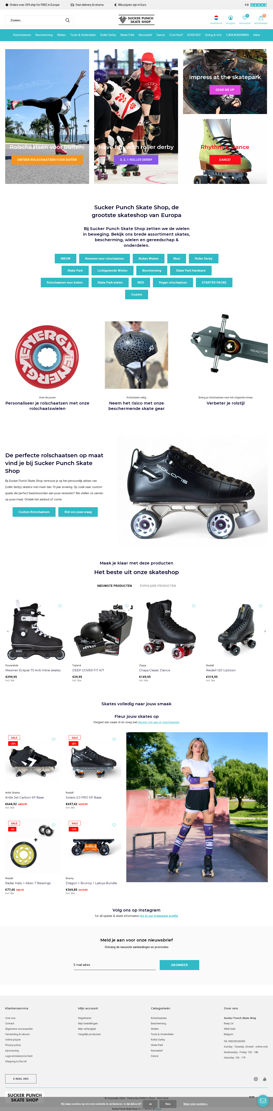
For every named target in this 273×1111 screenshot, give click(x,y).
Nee (167, 1104)
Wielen (61, 35)
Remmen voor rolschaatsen (104, 258)
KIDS (140, 282)
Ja (150, 1104)
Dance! (225, 160)
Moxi (176, 258)
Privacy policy (13, 1045)
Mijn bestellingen (88, 1023)
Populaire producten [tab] (158, 586)
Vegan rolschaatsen (173, 282)
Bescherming (44, 35)
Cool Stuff (176, 35)
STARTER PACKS (214, 282)
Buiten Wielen (148, 258)
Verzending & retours (17, 1034)
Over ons (10, 1018)
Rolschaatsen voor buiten (65, 282)
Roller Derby (108, 35)
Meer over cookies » (195, 1104)
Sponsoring (12, 1050)
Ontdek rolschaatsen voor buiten (47, 160)
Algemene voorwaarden (19, 1028)
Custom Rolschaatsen (34, 512)
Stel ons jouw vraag (78, 512)
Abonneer (179, 965)
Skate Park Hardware (191, 270)
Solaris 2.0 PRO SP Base (84, 797)
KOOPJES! (194, 35)
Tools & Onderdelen (83, 35)
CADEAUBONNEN (237, 35)
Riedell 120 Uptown (221, 670)
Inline (256, 35)
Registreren (84, 1018)
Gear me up (225, 90)
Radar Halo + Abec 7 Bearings (28, 883)
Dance (161, 35)
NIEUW (65, 258)
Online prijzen (13, 1039)
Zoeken (67, 20)
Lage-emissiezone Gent (19, 1055)
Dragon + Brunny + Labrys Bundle (91, 883)
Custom (136, 294)
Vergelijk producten (89, 1034)
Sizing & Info (213, 35)
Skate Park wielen (110, 282)
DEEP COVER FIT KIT (88, 670)
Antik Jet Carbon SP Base (24, 797)
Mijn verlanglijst (87, 1028)
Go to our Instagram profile (159, 916)
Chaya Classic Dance (154, 670)
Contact (9, 1023)
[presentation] (8, 631)
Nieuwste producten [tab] (114, 586)
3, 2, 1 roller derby (136, 160)
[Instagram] (256, 1079)
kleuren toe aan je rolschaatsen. (159, 722)
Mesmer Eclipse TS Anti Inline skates (33, 670)
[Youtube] (264, 1079)
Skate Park (127, 35)
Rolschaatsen (22, 35)
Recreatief (145, 35)
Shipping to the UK (16, 1061)
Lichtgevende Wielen (113, 270)
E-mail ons (21, 1078)
